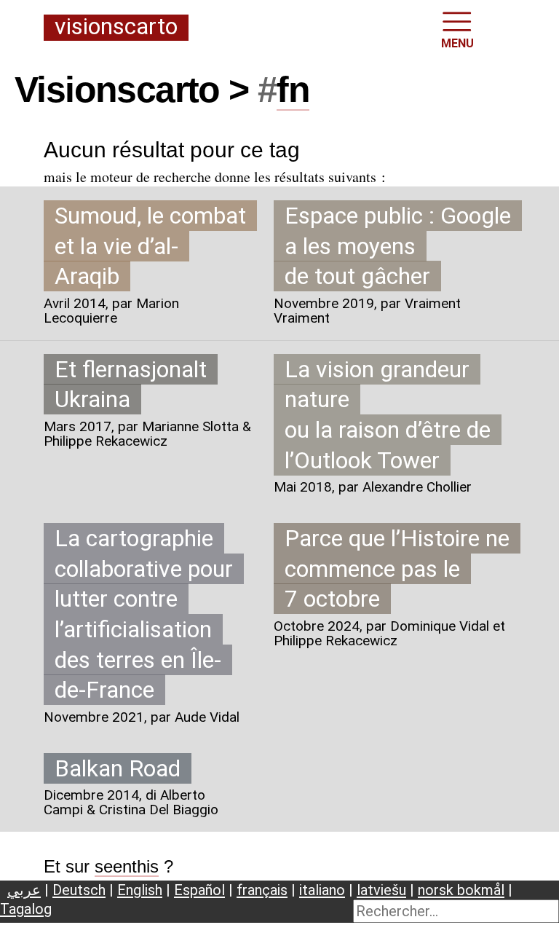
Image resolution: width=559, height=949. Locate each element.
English (139, 890)
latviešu (381, 890)
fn (293, 89)
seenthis (127, 866)
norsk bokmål (461, 890)
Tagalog (26, 909)
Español (199, 890)
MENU (457, 43)
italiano (322, 890)
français (262, 890)
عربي (24, 890)
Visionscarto (116, 27)
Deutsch (79, 890)
